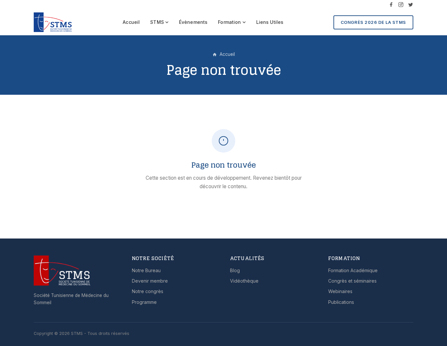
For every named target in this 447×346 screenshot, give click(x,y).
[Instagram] (400, 4)
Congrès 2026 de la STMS (373, 22)
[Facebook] (391, 4)
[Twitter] (410, 4)
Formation (229, 22)
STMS (157, 22)
